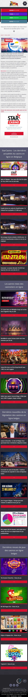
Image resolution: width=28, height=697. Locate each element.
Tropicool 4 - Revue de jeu (8, 664)
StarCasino (14, 133)
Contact (12, 688)
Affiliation (17, 688)
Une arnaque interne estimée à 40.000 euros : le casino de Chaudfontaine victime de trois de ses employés (13, 239)
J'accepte (19, 696)
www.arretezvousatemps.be (16, 691)
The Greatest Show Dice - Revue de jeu (11, 578)
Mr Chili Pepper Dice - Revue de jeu (10, 606)
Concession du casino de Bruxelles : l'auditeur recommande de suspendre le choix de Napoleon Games (13, 472)
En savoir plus (14, 696)
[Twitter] (14, 685)
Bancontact (3, 71)
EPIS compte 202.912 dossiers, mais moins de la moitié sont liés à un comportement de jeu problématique (13, 531)
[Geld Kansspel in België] (17, 685)
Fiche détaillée (14, 137)
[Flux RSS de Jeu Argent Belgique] (10, 685)
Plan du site (22, 688)
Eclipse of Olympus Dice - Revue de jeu (11, 635)
